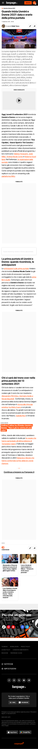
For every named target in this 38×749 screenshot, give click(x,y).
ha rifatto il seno (15, 407)
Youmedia (5, 646)
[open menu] (2, 3)
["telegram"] (27, 627)
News (3, 543)
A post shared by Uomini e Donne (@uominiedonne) (20, 251)
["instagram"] (8, 627)
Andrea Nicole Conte (15, 157)
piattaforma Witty (8, 176)
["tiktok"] (4, 627)
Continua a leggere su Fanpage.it (19, 472)
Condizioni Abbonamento (21, 650)
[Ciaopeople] (19, 743)
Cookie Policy (6, 650)
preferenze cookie (16, 653)
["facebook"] (22, 627)
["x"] (18, 627)
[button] (34, 26)
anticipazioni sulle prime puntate (16, 268)
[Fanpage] (19, 687)
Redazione (5, 653)
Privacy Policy (25, 646)
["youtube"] (13, 627)
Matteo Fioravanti (21, 154)
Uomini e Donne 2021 (9, 8)
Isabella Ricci (21, 416)
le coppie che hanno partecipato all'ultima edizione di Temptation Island (19, 441)
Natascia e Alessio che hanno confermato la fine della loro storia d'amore (18, 461)
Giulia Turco (15, 26)
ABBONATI (28, 2)
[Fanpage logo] (11, 3)
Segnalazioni (14, 646)
